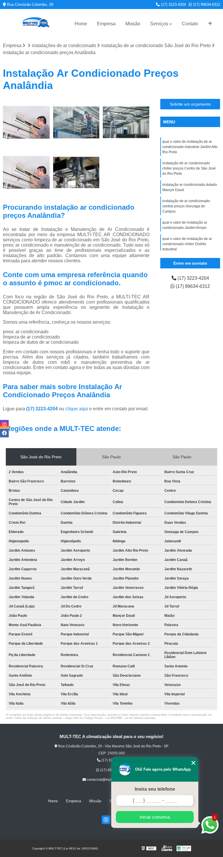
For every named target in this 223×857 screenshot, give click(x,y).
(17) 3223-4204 (173, 4)
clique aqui (76, 408)
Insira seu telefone (155, 789)
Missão (132, 23)
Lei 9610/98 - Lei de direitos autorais (130, 717)
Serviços (159, 23)
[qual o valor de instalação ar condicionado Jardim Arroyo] (76, 172)
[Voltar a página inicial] (35, 23)
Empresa (106, 23)
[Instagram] (106, 819)
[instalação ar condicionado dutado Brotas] (126, 122)
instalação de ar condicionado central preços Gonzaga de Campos (186, 206)
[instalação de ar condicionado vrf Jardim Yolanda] (76, 122)
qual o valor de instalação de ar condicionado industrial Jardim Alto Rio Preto (189, 147)
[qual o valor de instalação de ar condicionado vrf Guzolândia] (26, 122)
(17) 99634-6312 (206, 4)
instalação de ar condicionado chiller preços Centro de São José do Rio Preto (189, 168)
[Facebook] (4, 433)
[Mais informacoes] (210, 24)
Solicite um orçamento (190, 104)
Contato (190, 23)
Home (81, 23)
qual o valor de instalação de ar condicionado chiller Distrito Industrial (187, 244)
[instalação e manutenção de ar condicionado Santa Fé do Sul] (26, 172)
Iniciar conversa (155, 817)
